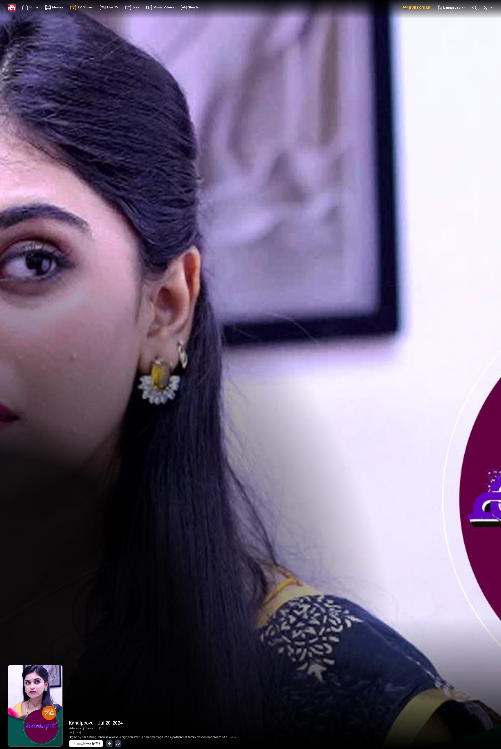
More (233, 737)
